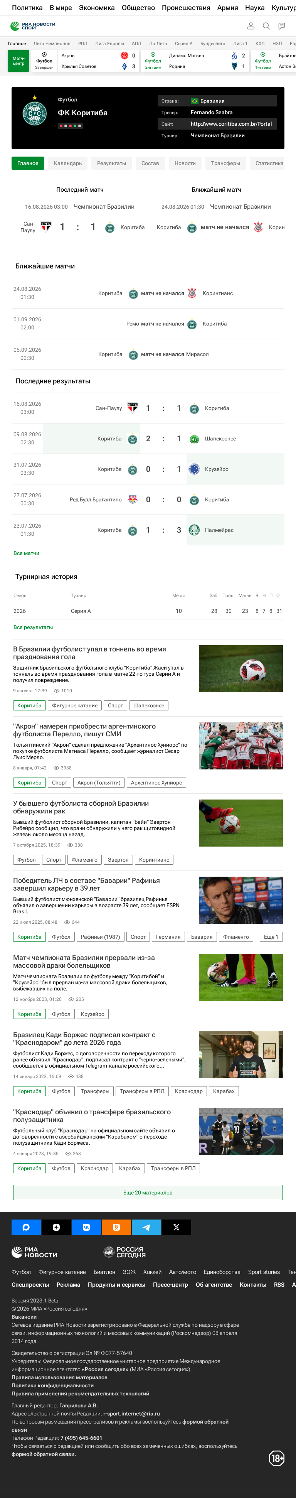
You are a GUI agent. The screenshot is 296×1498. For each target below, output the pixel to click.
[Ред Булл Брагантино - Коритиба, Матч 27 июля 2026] (65, 126)
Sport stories (264, 1272)
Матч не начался (225, 227)
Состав (150, 163)
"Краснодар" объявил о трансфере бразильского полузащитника (92, 1116)
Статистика (270, 163)
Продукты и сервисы (116, 1284)
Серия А (184, 43)
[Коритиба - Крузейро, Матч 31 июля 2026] (70, 126)
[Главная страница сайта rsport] (50, 26)
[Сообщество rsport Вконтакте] (86, 1227)
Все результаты (33, 627)
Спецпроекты (30, 1284)
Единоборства (222, 1272)
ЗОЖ (129, 1272)
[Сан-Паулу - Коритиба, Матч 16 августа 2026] (79, 126)
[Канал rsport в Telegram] (146, 1227)
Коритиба (133, 227)
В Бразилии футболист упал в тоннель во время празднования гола (89, 653)
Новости (185, 163)
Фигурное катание (62, 1272)
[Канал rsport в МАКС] (26, 1227)
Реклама (68, 1284)
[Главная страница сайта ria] (12, 26)
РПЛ (82, 43)
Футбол (67, 99)
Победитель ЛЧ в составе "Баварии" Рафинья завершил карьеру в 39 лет (86, 884)
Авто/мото (182, 1272)
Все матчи (26, 553)
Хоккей (152, 1272)
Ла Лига (158, 43)
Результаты (111, 163)
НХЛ (277, 43)
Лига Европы (109, 43)
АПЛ (136, 43)
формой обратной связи (43, 1454)
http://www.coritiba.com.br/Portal (231, 124)
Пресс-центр (170, 1284)
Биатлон (104, 1272)
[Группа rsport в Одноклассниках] (116, 1227)
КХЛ (260, 43)
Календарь (68, 163)
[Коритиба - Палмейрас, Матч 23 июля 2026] (61, 126)
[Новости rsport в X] (176, 1227)
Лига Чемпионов (52, 43)
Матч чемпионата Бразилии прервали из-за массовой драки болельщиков (84, 961)
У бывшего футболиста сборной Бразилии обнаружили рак (81, 807)
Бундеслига (212, 43)
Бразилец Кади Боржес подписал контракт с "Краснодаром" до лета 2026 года (84, 1038)
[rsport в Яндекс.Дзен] (56, 1227)
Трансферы (225, 163)
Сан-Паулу (27, 227)
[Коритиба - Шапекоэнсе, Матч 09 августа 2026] (75, 126)
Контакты (253, 1284)
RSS (279, 1284)
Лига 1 (240, 43)
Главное (17, 43)
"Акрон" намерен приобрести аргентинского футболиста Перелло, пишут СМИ (84, 730)
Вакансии (24, 1317)
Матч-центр (19, 61)
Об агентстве (214, 1284)
